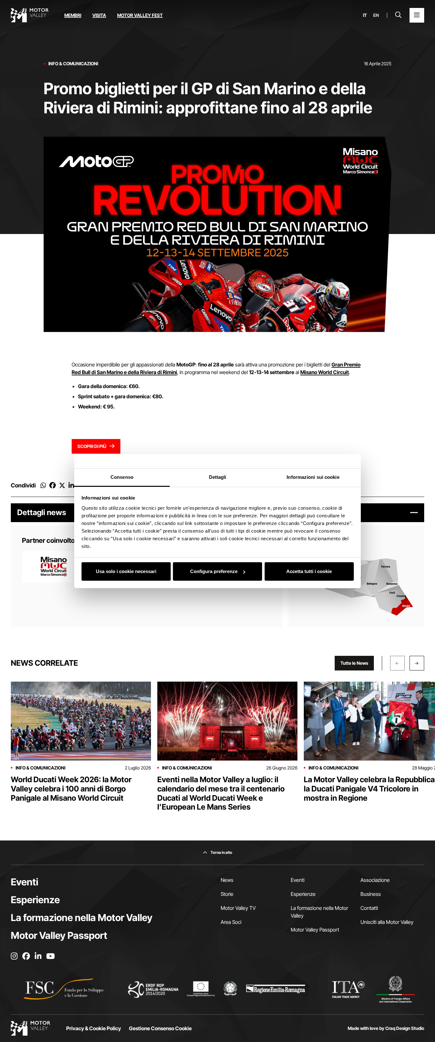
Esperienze (35, 899)
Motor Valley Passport (59, 935)
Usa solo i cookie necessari (126, 571)
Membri (72, 15)
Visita (99, 15)
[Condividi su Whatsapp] (43, 485)
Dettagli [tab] (217, 477)
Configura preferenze (214, 571)
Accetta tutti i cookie (309, 571)
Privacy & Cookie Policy (93, 1028)
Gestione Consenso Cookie (160, 1028)
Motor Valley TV (238, 908)
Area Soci (231, 922)
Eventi (24, 882)
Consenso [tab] (122, 477)
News (227, 880)
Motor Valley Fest (140, 15)
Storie (227, 894)
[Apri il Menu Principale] (417, 15)
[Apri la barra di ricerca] (398, 15)
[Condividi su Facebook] (52, 485)
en (376, 15)
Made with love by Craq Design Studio (386, 1028)
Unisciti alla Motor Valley (386, 922)
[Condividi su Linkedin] (71, 485)
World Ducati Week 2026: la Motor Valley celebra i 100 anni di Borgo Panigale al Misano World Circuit (71, 789)
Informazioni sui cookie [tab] (313, 477)
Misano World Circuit (324, 372)
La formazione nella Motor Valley (82, 917)
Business (370, 894)
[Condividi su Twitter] (62, 485)
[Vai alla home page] (29, 15)
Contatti (369, 908)
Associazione (375, 880)
